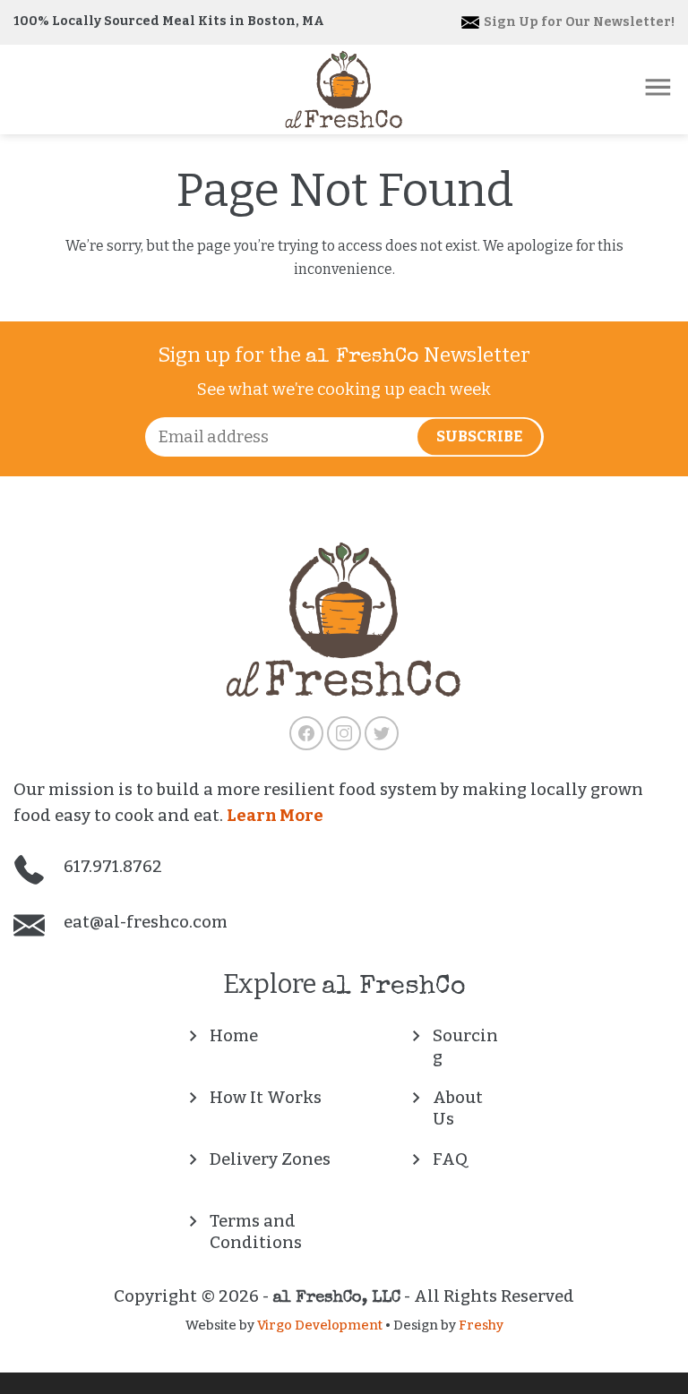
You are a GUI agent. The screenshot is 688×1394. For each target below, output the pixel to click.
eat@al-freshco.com (144, 922)
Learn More (275, 815)
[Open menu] (658, 87)
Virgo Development (320, 1325)
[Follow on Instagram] (344, 733)
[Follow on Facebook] (306, 733)
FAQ (450, 1159)
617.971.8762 (111, 867)
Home (234, 1036)
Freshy (481, 1325)
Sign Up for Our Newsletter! (578, 22)
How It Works (266, 1098)
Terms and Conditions (256, 1232)
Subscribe (479, 436)
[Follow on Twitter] (382, 733)
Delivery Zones (270, 1159)
